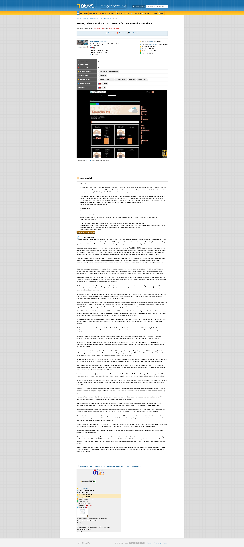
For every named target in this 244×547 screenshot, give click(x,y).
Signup (142, 6)
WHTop (79, 18)
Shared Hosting (152, 44)
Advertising (157, 543)
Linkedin (140, 543)
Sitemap (165, 543)
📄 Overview (110, 33)
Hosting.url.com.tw (105, 18)
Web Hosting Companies (90, 18)
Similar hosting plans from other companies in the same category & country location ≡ (110, 466)
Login (137, 6)
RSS (142, 543)
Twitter (133, 543)
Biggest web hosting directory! (88, 7)
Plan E (87, 160)
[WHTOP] (78, 13)
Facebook (130, 543)
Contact (149, 543)
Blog (135, 543)
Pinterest (137, 543)
